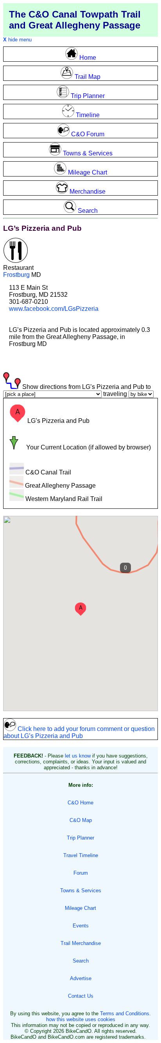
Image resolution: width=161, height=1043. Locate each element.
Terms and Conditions (124, 1013)
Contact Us (80, 996)
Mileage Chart (80, 908)
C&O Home (80, 803)
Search (81, 961)
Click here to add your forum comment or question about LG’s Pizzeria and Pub (79, 732)
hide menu (17, 40)
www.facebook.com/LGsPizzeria (53, 308)
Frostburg (16, 274)
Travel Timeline (80, 855)
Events (81, 926)
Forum (80, 873)
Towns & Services (80, 890)
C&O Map (81, 820)
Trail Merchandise (81, 943)
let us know (78, 756)
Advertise (80, 978)
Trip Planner (80, 838)
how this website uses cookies (80, 1019)
